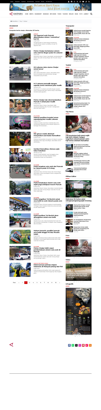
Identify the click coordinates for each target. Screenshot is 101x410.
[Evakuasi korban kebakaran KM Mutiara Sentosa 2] (69, 40)
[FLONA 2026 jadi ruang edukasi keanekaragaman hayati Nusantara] (69, 214)
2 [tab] (76, 258)
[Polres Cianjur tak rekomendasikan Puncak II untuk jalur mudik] (20, 106)
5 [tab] (83, 258)
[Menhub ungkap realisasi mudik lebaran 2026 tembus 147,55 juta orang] (69, 154)
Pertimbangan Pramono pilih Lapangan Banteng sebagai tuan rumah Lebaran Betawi (82, 162)
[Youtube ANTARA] (83, 1)
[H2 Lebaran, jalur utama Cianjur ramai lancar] (20, 73)
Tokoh (59, 13)
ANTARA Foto (49, 1)
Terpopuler (17, 1)
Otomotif (37, 1)
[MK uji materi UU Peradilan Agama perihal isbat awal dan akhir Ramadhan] (69, 147)
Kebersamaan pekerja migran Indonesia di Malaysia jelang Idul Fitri (48, 265)
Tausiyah (65, 13)
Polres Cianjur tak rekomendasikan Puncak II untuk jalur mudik (47, 101)
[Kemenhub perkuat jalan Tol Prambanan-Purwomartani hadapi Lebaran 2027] (69, 105)
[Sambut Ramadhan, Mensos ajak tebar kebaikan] (20, 155)
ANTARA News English (79, 350)
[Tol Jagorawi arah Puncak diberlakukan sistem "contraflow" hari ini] (20, 40)
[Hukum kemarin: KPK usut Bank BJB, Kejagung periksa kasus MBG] (69, 47)
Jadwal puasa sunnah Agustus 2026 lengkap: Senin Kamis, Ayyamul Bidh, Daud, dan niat (82, 32)
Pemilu (42, 1)
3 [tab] (78, 258)
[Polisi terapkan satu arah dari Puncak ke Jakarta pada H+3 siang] (20, 171)
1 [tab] (74, 258)
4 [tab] (81, 258)
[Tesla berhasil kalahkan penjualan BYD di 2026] (69, 170)
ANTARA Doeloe (56, 360)
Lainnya (86, 13)
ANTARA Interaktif (57, 355)
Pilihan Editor (71, 176)
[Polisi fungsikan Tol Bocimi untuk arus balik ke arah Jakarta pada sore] (20, 204)
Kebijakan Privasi (77, 358)
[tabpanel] (79, 248)
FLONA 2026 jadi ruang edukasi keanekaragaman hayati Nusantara (81, 214)
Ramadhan (15, 21)
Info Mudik (53, 13)
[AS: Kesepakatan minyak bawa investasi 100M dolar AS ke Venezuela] (69, 221)
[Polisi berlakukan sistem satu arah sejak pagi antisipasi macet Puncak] (20, 187)
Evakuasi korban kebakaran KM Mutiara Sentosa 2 (77, 331)
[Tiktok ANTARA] (86, 1)
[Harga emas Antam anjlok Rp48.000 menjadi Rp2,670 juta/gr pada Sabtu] (69, 229)
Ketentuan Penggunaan (79, 355)
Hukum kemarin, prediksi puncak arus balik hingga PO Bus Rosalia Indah (47, 232)
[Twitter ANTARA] (77, 1)
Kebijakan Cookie (78, 360)
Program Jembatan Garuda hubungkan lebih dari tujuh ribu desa (77, 275)
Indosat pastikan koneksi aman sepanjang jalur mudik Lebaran (46, 118)
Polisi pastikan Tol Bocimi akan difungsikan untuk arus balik (46, 216)
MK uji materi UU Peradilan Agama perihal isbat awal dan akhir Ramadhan (82, 146)
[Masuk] (68, 1)
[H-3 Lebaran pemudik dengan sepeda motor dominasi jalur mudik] (20, 89)
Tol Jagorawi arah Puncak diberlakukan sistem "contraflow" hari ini (47, 37)
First (14, 282)
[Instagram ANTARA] (80, 1)
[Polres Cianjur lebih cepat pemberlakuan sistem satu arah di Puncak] (20, 253)
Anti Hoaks (55, 352)
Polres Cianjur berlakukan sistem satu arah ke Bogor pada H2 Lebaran (48, 52)
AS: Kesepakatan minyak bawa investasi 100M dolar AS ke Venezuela (82, 221)
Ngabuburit (38, 13)
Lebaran (36, 33)
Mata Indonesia (56, 358)
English (71, 13)
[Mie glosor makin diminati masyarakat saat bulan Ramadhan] (20, 138)
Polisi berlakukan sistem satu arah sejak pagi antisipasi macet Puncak (47, 183)
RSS (74, 368)
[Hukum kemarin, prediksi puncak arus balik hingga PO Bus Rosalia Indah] (20, 236)
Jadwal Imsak (34, 368)
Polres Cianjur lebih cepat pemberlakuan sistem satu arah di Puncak (47, 250)
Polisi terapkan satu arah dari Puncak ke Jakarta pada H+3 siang (48, 167)
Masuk (74, 352)
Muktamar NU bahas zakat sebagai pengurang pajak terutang (78, 200)
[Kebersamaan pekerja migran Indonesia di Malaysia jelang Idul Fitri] (20, 269)
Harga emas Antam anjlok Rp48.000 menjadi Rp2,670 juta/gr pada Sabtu (81, 228)
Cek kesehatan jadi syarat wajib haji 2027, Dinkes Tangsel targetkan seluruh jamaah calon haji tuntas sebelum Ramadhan (81, 56)
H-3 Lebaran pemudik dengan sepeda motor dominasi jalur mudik (48, 84)
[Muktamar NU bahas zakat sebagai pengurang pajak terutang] (79, 189)
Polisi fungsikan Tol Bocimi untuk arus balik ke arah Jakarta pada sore (48, 200)
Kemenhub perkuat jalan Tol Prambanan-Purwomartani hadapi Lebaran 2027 (82, 104)
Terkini (11, 1)
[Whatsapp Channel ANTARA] (74, 1)
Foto (81, 13)
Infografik (76, 37)
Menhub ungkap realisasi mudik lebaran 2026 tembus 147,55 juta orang (81, 155)
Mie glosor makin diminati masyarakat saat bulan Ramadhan (47, 134)
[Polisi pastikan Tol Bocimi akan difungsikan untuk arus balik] (20, 220)
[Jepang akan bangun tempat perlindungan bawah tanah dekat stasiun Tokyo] (69, 207)
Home (26, 13)
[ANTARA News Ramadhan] (17, 344)
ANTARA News (30, 1)
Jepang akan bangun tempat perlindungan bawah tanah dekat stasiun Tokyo (82, 206)
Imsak (76, 13)
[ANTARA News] (16, 14)
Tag (21, 21)
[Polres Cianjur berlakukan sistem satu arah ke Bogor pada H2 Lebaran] (20, 57)
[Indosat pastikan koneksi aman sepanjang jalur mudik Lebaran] (20, 122)
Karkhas (54, 350)
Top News (23, 1)
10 (55, 282)
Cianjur (25, 21)
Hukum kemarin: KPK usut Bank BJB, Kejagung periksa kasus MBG (81, 46)
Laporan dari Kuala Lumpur (41, 263)
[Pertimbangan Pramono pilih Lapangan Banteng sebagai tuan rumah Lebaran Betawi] (69, 163)
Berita (31, 13)
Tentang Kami (77, 363)
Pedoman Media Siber (79, 365)
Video (75, 152)
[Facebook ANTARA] (71, 1)
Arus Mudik (37, 115)
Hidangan (46, 13)
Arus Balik (36, 164)
